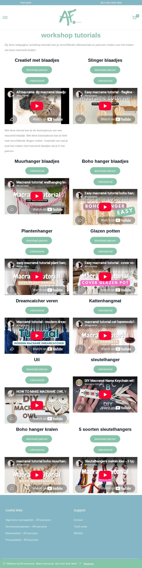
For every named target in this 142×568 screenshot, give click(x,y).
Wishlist (78, 533)
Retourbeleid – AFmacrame (22, 533)
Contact (78, 519)
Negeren (89, 563)
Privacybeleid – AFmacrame (22, 539)
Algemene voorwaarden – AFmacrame (28, 519)
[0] (134, 17)
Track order (80, 526)
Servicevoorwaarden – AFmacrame (26, 526)
